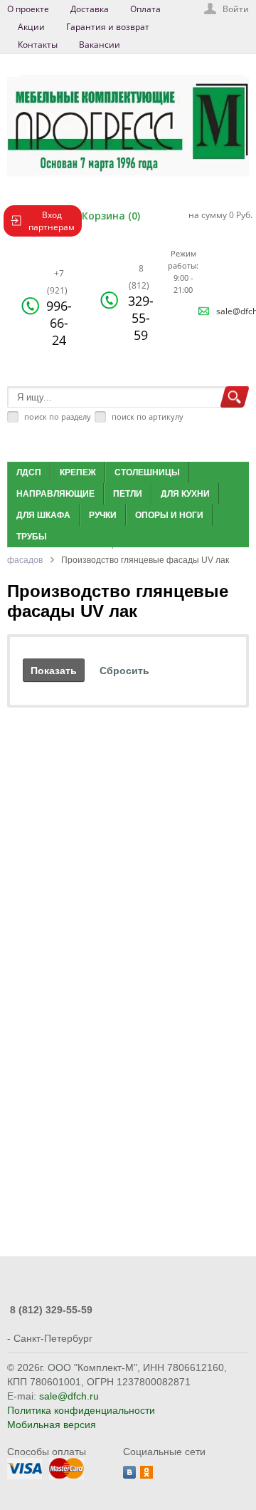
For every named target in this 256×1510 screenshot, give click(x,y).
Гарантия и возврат (107, 27)
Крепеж (78, 472)
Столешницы (147, 472)
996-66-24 (59, 307)
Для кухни (185, 494)
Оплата (145, 9)
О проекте (28, 9)
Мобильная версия (51, 1424)
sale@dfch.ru (69, 1396)
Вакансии (99, 44)
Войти (236, 9)
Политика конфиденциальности (81, 1410)
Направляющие (55, 494)
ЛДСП (28, 472)
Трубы (31, 537)
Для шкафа (43, 515)
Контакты (38, 44)
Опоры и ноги (169, 515)
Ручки (103, 515)
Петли (127, 494)
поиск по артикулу (147, 416)
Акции (31, 27)
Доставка (89, 9)
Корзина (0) (111, 215)
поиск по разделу (57, 416)
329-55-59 (141, 302)
